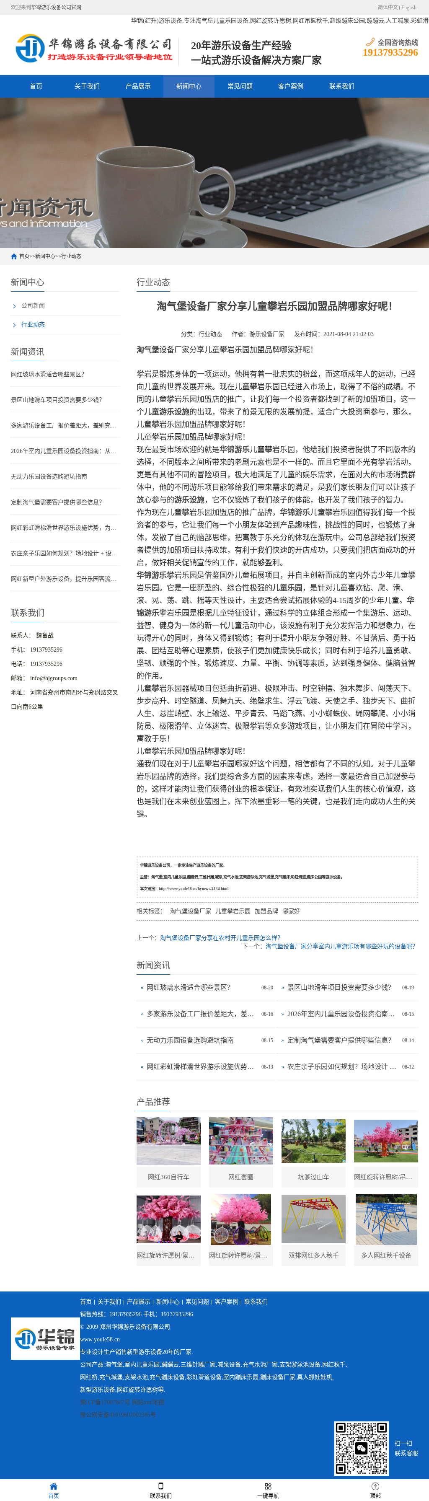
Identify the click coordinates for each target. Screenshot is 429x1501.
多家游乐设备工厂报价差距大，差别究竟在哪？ (65, 425)
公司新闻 (33, 306)
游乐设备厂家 (266, 334)
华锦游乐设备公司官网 (56, 7)
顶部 (375, 1496)
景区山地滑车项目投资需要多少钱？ (58, 400)
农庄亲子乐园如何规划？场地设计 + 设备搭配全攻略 (65, 553)
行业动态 (71, 256)
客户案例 (290, 86)
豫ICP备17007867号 (105, 1402)
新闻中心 (189, 86)
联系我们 (341, 86)
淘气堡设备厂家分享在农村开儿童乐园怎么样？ (221, 938)
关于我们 (87, 86)
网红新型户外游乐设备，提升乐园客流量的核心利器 (65, 579)
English (408, 7)
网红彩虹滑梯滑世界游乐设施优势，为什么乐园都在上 (65, 528)
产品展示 (138, 86)
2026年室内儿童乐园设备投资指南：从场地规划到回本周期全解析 (65, 451)
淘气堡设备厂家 (190, 911)
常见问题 (240, 86)
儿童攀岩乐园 (233, 911)
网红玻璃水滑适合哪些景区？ (49, 374)
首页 (36, 86)
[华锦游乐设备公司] (94, 48)
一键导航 (268, 1496)
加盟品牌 (266, 911)
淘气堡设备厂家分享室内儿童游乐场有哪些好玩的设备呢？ (342, 946)
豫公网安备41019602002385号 (118, 1415)
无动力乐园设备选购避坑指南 (49, 477)
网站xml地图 (148, 1402)
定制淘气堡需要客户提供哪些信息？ (58, 502)
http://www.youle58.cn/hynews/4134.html (194, 889)
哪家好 (291, 911)
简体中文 (388, 7)
